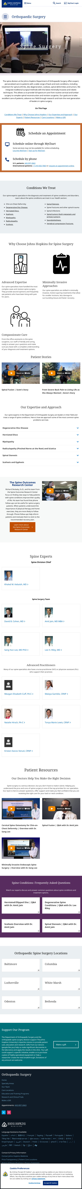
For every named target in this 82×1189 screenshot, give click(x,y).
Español (5, 1135)
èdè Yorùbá (46, 1138)
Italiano (69, 1135)
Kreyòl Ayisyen (7, 1142)
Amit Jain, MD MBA (54, 621)
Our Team (6, 1087)
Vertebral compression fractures (60, 223)
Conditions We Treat (13, 114)
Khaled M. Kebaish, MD (15, 584)
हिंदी (10, 1145)
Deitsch (17, 1145)
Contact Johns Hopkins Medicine (15, 1156)
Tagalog (40, 1135)
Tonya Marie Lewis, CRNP (57, 722)
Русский (49, 1135)
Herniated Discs (12, 211)
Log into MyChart (20, 150)
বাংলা (54, 1138)
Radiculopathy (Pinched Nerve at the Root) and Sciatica (29, 448)
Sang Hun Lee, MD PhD (15, 650)
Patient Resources (32, 117)
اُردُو (71, 1142)
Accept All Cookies (50, 1183)
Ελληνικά (44, 1141)
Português (59, 1135)
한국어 (68, 1138)
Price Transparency (9, 1159)
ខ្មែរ (24, 1145)
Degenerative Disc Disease (17, 207)
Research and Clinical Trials (12, 1097)
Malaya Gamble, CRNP (56, 693)
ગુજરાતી (53, 1142)
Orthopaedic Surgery (28, 16)
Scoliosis (9, 224)
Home (4, 1080)
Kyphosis (10, 214)
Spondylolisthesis (54, 220)
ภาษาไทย (62, 1142)
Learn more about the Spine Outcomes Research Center (21, 527)
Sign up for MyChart (37, 150)
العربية (18, 1142)
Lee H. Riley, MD (53, 650)
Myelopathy (11, 217)
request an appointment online (61, 166)
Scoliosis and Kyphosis (13, 462)
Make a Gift (61, 117)
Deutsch (26, 1142)
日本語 (60, 1138)
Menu (27, 4)
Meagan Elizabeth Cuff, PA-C (18, 693)
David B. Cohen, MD (14, 621)
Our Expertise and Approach (60, 114)
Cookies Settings (34, 1183)
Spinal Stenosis (53, 204)
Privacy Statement (32, 1163)
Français (30, 1135)
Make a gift (61, 1044)
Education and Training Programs (15, 1093)
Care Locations (48, 117)
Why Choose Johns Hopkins (35, 114)
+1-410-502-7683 (39, 166)
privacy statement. (38, 1179)
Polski (34, 1142)
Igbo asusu (34, 1138)
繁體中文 (21, 1135)
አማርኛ (13, 1135)
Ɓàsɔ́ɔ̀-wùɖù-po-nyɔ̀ (19, 1138)
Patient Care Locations (28, 1159)
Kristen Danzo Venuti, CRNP (18, 751)
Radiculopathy (12, 221)
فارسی (4, 1145)
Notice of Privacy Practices (12, 1163)
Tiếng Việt (6, 1138)
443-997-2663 (30, 163)
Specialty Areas (8, 1083)
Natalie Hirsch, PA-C (14, 722)
